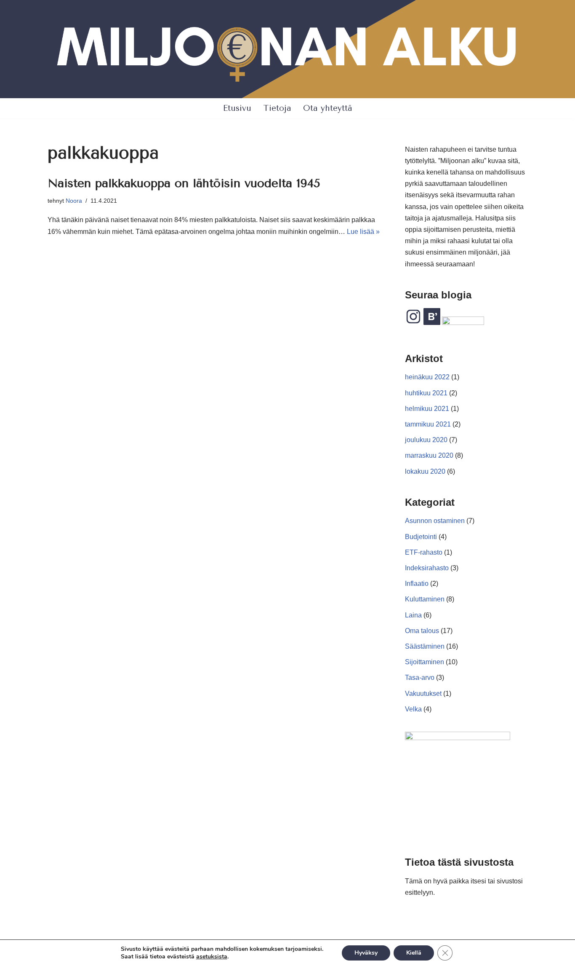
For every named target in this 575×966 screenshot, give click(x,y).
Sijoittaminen (424, 661)
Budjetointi (421, 536)
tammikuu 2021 (428, 424)
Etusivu (237, 108)
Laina (413, 615)
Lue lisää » (363, 231)
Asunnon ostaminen (435, 520)
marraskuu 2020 (429, 455)
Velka (413, 709)
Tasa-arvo (419, 677)
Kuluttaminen (425, 599)
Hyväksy (366, 953)
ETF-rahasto (423, 552)
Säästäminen (425, 646)
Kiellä (413, 953)
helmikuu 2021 (427, 408)
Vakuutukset (423, 693)
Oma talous (422, 630)
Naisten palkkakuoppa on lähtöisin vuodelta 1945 (184, 183)
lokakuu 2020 (425, 471)
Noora (74, 200)
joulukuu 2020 (426, 439)
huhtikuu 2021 (426, 393)
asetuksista (211, 957)
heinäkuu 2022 (427, 377)
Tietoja (277, 108)
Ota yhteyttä (327, 108)
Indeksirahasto (427, 568)
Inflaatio (417, 583)
